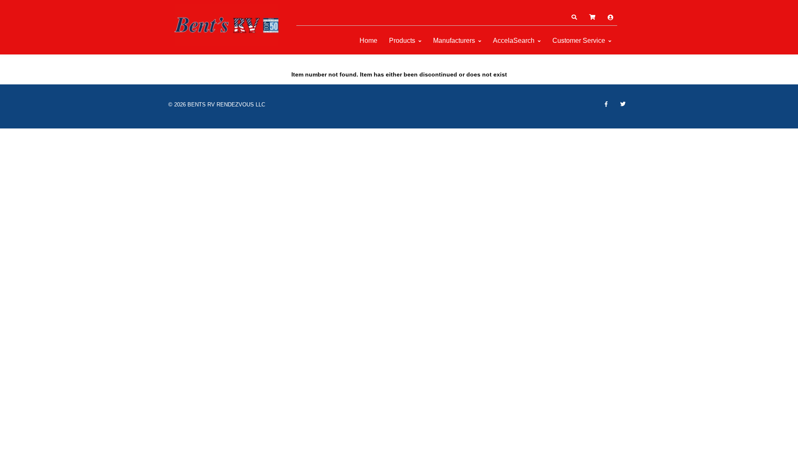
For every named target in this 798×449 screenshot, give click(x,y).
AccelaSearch (513, 40)
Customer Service (578, 40)
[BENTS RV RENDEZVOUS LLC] (226, 25)
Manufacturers (454, 40)
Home (368, 40)
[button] (574, 17)
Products (402, 40)
